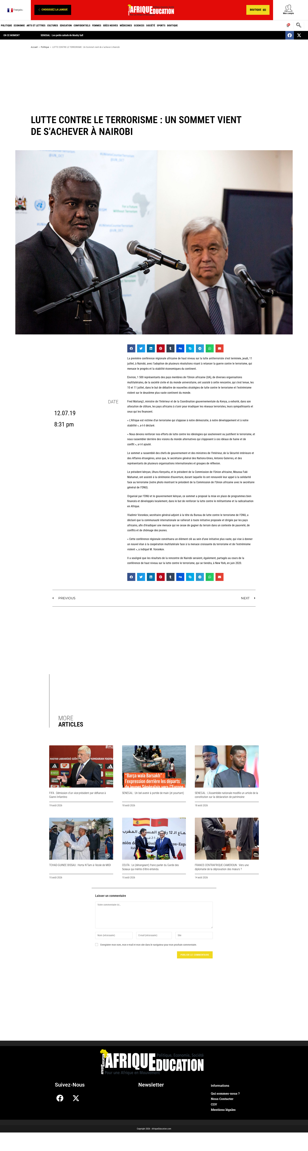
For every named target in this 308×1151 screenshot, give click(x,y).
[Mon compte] (288, 8)
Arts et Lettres (36, 25)
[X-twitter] (299, 35)
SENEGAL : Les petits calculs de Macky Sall (62, 35)
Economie (19, 25)
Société (150, 25)
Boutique (172, 25)
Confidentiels (82, 25)
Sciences (139, 25)
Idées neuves (110, 25)
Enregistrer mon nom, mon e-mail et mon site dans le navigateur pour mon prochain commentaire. (148, 944)
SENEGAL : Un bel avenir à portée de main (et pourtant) (153, 793)
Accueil (34, 47)
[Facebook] (289, 35)
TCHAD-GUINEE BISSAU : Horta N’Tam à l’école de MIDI (80, 865)
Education (66, 25)
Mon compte (288, 13)
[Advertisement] (154, 80)
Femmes (96, 25)
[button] (52, 10)
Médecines (126, 25)
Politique (6, 25)
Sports (161, 25)
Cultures (52, 25)
